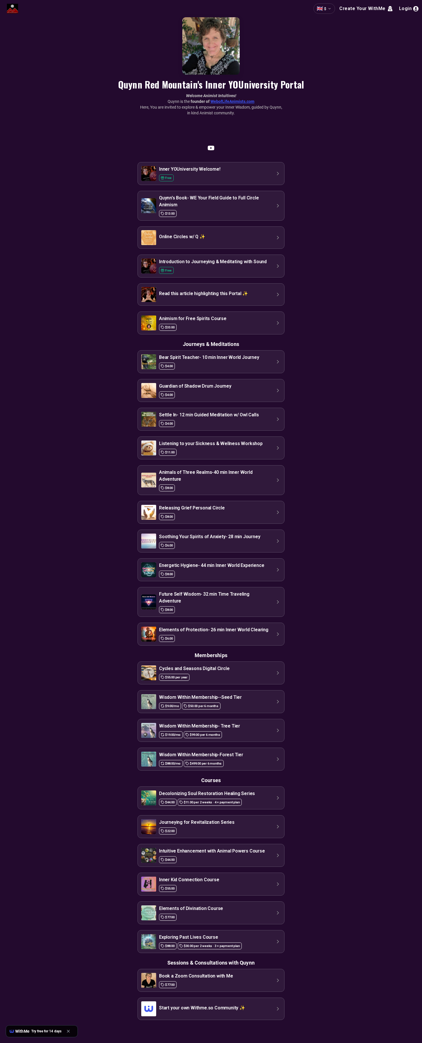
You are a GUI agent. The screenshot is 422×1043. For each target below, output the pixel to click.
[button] (211, 173)
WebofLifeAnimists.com (232, 101)
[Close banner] (70, 1031)
